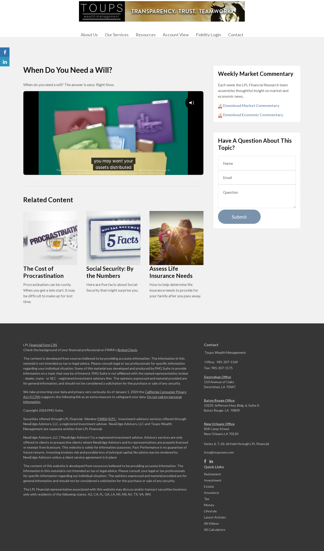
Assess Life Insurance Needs (171, 272)
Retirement (212, 474)
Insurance (211, 493)
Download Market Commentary (250, 105)
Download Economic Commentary (252, 114)
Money (209, 505)
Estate (209, 486)
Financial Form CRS (43, 345)
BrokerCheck (127, 350)
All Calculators (214, 530)
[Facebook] (205, 461)
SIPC (112, 419)
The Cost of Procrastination (43, 272)
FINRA (102, 419)
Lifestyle (210, 511)
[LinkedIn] (211, 461)
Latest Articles (215, 517)
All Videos (211, 523)
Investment (213, 480)
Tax (206, 499)
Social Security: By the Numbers (110, 272)
